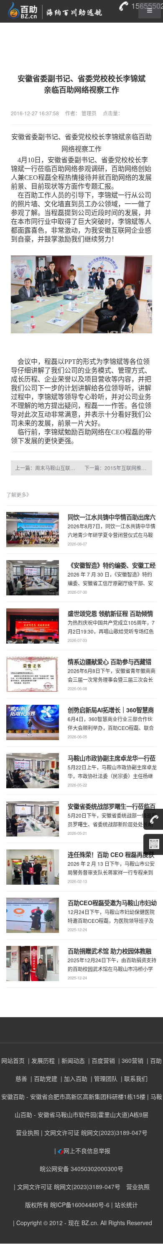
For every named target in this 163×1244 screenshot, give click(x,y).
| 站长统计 (124, 1204)
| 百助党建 (43, 1078)
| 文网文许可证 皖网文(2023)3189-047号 (94, 1132)
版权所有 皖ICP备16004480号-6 (67, 1204)
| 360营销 (130, 1060)
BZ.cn (89, 1222)
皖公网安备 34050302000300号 (81, 1168)
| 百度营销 (101, 1060)
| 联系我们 (133, 1078)
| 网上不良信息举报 (81, 1150)
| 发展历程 (40, 1060)
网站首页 (13, 1060)
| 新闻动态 (70, 1060)
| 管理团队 (103, 1078)
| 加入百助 (73, 1078)
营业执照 (27, 1132)
